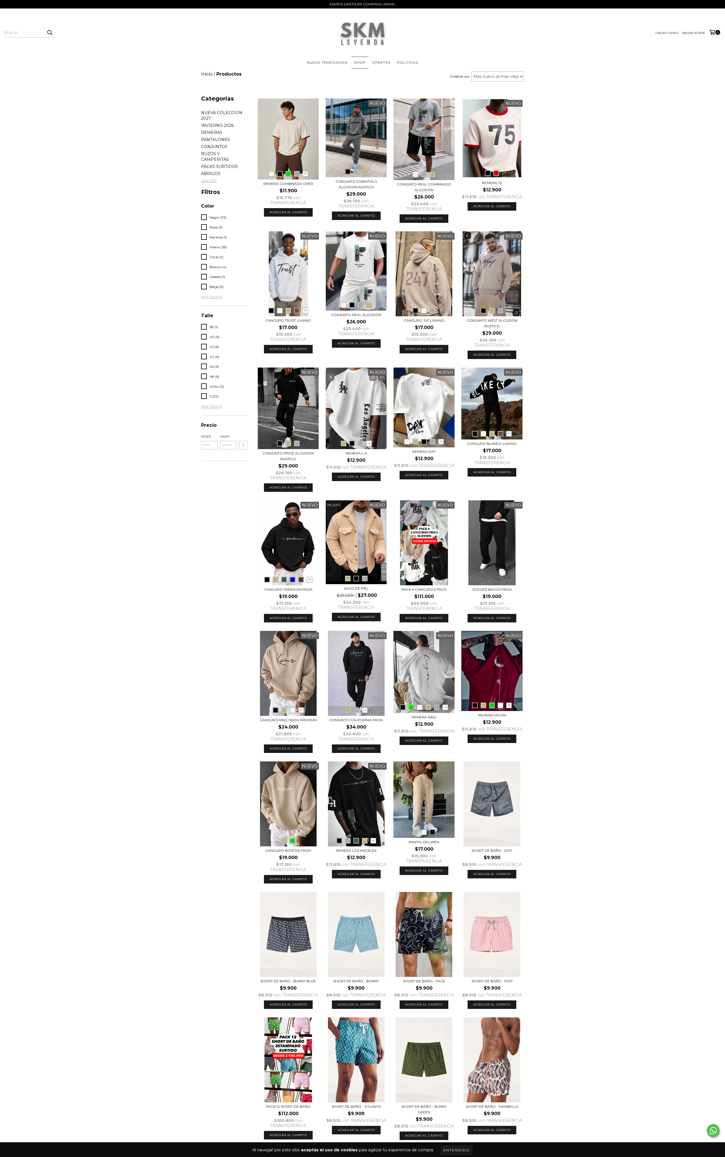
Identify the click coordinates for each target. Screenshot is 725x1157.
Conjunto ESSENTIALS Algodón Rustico (356, 184)
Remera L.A (356, 453)
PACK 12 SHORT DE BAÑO (288, 1106)
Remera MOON (492, 715)
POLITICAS (407, 62)
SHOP (360, 62)
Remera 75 (492, 183)
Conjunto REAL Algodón (356, 315)
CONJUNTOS (214, 146)
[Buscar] (49, 32)
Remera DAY (424, 451)
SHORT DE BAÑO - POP (492, 981)
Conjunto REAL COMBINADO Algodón (424, 187)
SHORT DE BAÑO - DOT (492, 850)
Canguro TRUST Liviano (288, 320)
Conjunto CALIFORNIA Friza (356, 720)
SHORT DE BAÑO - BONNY (356, 981)
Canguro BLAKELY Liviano (492, 443)
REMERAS (211, 132)
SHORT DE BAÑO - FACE (424, 981)
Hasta (224, 436)
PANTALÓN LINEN (424, 842)
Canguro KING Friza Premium (288, 720)
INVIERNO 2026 (217, 125)
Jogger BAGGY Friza (492, 589)
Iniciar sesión (693, 33)
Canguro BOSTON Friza (288, 850)
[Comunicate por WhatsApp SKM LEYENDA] (713, 1130)
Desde (206, 436)
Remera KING (424, 717)
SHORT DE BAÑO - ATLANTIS (356, 1106)
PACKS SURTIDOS (219, 166)
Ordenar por (460, 76)
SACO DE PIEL (356, 588)
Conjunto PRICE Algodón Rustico (288, 456)
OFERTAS (381, 62)
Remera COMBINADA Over (288, 184)
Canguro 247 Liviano (424, 320)
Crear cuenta (667, 33)
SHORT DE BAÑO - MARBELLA (492, 1106)
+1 (305, 174)
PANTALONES (215, 139)
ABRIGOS (211, 173)
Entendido (456, 1150)
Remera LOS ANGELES (356, 850)
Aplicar (243, 445)
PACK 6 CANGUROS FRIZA (424, 589)
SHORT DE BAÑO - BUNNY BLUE (288, 981)
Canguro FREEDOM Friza (288, 589)
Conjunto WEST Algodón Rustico (492, 323)
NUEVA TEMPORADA (327, 62)
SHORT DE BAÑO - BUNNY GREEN (424, 1109)
